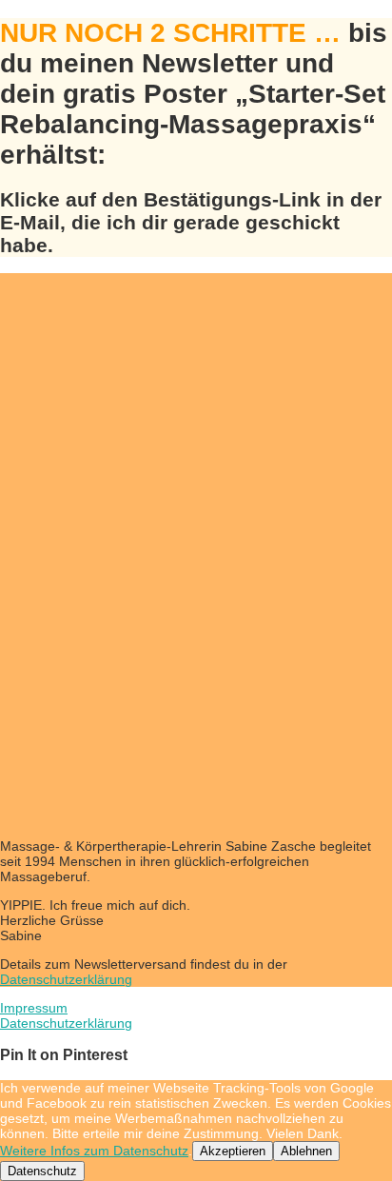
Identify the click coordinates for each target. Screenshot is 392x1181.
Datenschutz (42, 1171)
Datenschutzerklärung (66, 979)
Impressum (34, 1007)
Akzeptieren (232, 1151)
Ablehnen (306, 1151)
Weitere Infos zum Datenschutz (94, 1150)
